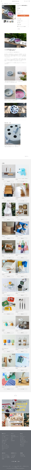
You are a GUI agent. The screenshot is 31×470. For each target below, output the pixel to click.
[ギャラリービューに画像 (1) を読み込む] (5, 21)
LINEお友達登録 (22, 454)
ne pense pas (13, 440)
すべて (3, 449)
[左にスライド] (3, 22)
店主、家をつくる (22, 439)
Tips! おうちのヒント (22, 436)
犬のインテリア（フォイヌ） (5, 447)
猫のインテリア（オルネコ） (5, 445)
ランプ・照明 (3, 436)
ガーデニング (10, 3)
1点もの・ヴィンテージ (5, 448)
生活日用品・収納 (6, 3)
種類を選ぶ (8, 181)
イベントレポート (22, 443)
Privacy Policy (16, 468)
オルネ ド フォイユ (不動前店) (5, 456)
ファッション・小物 (4, 444)
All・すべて (21, 435)
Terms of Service (21, 468)
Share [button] (19, 28)
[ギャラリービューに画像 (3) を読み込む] (10, 21)
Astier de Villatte (13, 435)
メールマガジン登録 (22, 456)
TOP (2, 3)
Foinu (11, 439)
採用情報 (3, 458)
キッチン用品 (3, 443)
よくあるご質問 (13, 456)
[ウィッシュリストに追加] (3, 177)
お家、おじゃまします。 (23, 440)
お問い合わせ (12, 457)
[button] (1, 1)
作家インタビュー (22, 444)
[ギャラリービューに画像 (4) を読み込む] (12, 21)
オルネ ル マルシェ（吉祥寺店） (6, 457)
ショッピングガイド (13, 454)
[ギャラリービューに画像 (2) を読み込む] (7, 21)
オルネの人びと (22, 445)
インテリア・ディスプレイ (5, 435)
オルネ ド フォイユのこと (5, 454)
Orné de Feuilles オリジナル (14, 436)
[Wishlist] (27, 1)
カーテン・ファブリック (5, 439)
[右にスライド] (15, 22)
